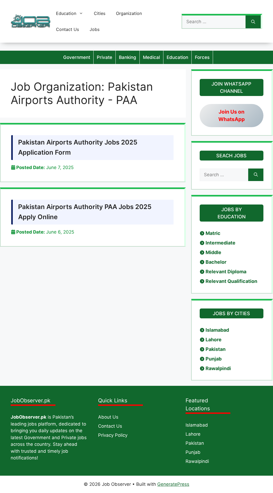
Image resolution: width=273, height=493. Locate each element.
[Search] (253, 21)
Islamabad (217, 330)
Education (66, 13)
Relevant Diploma (226, 271)
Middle (213, 252)
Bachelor (216, 262)
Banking (127, 57)
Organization (129, 13)
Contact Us (67, 29)
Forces (202, 57)
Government (76, 57)
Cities (99, 13)
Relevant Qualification (231, 281)
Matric (213, 233)
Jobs (94, 29)
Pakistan (216, 349)
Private (104, 57)
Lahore (214, 339)
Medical (151, 57)
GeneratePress (173, 484)
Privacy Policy (112, 435)
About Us (108, 417)
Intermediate (220, 243)
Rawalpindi (218, 368)
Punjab (214, 359)
